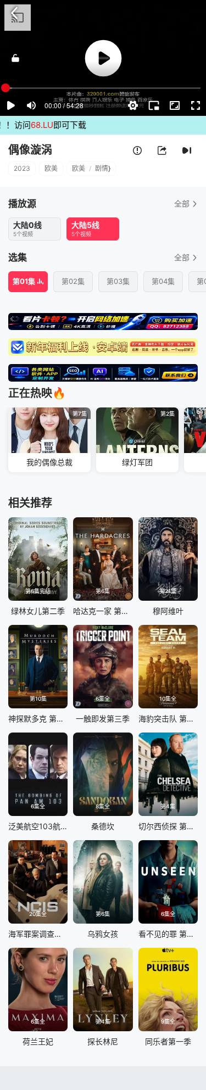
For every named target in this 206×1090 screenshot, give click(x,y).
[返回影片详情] (14, 13)
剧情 (101, 168)
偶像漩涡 (30, 149)
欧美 (51, 168)
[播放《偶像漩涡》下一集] (187, 150)
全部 (182, 203)
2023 (22, 168)
